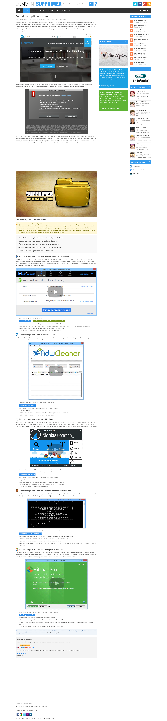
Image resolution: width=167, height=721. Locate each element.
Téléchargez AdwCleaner (27, 405)
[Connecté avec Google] (21, 715)
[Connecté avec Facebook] (18, 715)
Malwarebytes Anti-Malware (141, 170)
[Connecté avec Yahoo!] (27, 715)
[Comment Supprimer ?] (39, 4)
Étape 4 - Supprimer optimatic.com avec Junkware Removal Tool (40, 247)
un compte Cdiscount (141, 140)
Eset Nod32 (136, 173)
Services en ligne (38, 10)
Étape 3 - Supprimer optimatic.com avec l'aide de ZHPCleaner (39, 244)
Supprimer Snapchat (140, 20)
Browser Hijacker (46, 19)
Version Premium (25, 321)
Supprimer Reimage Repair (141, 34)
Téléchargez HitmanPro (27, 615)
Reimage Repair (140, 149)
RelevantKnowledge (141, 132)
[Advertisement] (56, 157)
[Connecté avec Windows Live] (30, 715)
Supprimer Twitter (139, 44)
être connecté (27, 706)
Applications (53, 10)
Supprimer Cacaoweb (140, 48)
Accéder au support (53, 633)
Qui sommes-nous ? (45, 718)
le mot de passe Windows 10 (143, 96)
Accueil (19, 10)
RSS (149, 4)
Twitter (135, 4)
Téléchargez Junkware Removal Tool (31, 534)
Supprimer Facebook (140, 30)
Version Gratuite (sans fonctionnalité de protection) (49, 321)
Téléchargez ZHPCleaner (27, 474)
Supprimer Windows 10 (140, 58)
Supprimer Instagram (140, 53)
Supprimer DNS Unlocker (141, 39)
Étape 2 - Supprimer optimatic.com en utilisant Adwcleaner (38, 241)
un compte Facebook (141, 157)
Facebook (140, 4)
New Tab (138, 107)
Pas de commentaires (60, 19)
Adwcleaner (136, 166)
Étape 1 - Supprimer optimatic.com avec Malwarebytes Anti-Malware (41, 238)
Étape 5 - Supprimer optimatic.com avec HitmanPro (36, 251)
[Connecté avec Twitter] (24, 715)
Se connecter (144, 10)
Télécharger (65, 10)
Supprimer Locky (139, 62)
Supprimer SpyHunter (140, 25)
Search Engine (139, 124)
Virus (26, 10)
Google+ (145, 4)
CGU (53, 718)
